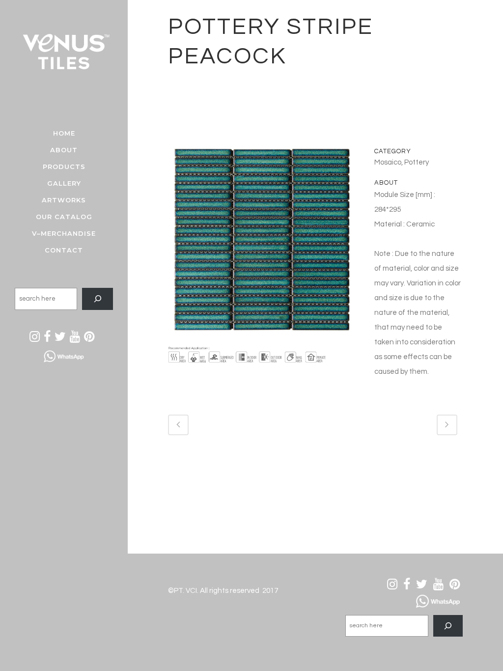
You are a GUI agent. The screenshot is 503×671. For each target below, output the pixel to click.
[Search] (97, 299)
